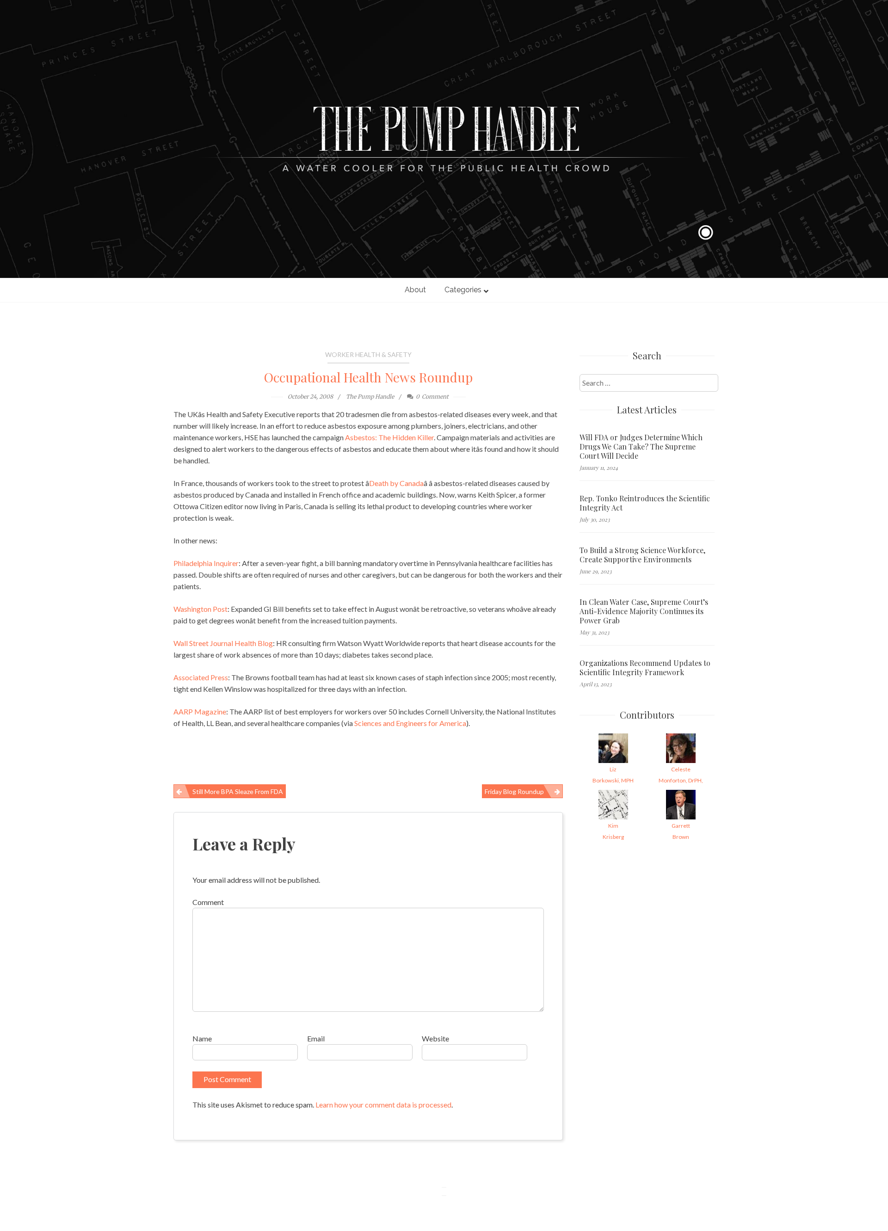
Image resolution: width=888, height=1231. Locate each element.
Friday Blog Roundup (514, 791)
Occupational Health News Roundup (368, 377)
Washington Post (200, 608)
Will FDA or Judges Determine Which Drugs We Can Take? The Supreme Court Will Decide (641, 447)
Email (316, 1038)
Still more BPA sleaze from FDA (237, 791)
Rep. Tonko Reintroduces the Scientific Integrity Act (645, 503)
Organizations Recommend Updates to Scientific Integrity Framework (645, 668)
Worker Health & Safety (368, 354)
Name (202, 1038)
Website (435, 1038)
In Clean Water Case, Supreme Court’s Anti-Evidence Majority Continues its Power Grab (644, 611)
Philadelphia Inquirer (206, 563)
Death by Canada (396, 483)
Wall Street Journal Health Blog (223, 643)
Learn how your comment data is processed (383, 1104)
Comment (208, 902)
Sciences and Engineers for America (410, 723)
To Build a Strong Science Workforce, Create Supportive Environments (642, 555)
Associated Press (200, 677)
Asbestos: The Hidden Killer (389, 437)
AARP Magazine (199, 711)
